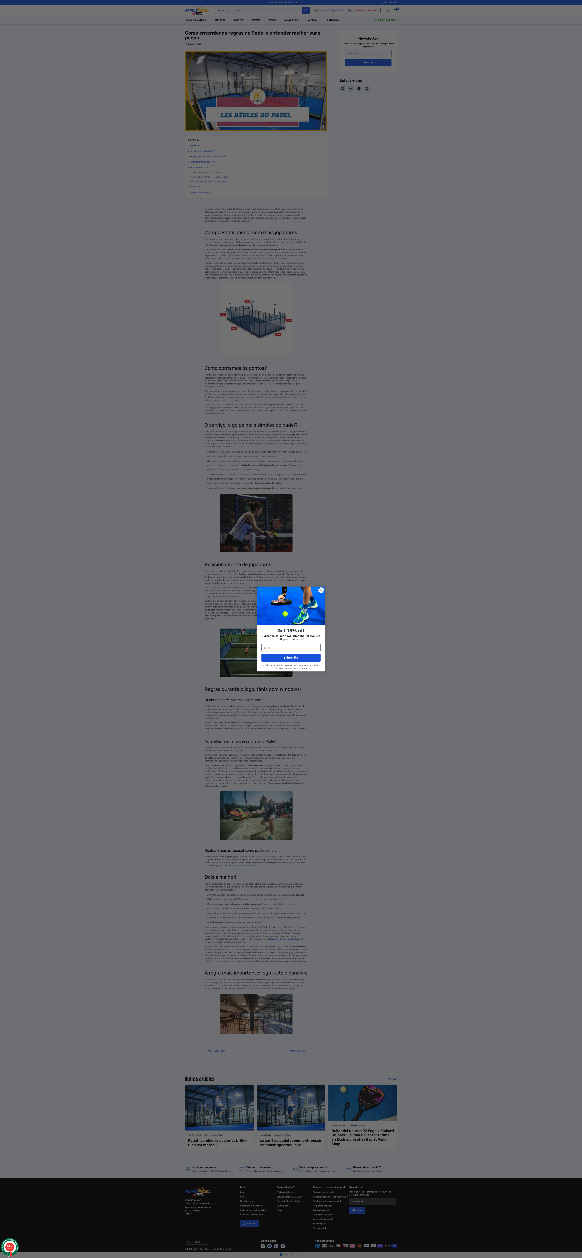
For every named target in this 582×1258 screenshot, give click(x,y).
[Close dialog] (321, 590)
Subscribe (291, 658)
